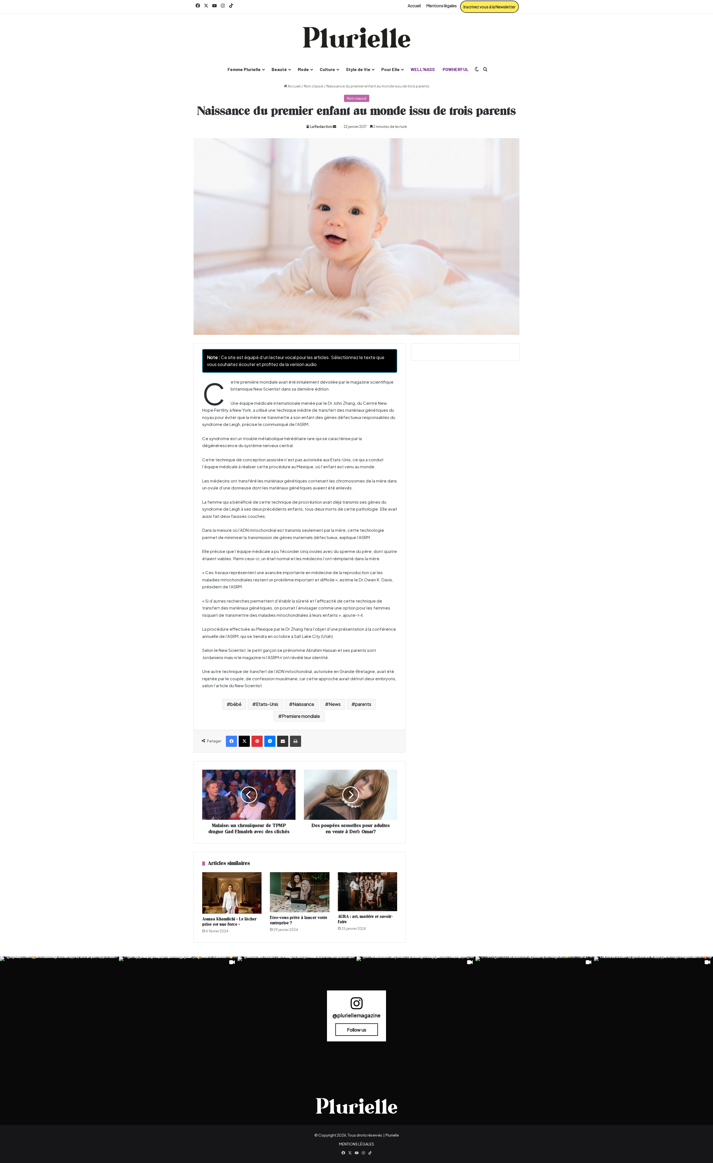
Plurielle (392, 1135)
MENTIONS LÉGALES (356, 1144)
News (335, 704)
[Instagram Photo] (59, 1016)
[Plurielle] (356, 37)
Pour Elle (390, 69)
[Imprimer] (295, 741)
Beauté (279, 69)
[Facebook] (231, 741)
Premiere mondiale (301, 716)
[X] (244, 741)
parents (363, 704)
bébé (235, 704)
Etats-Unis (267, 704)
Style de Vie (358, 69)
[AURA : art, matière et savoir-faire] (367, 891)
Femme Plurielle (244, 69)
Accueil (414, 5)
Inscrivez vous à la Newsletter (489, 6)
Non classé (313, 86)
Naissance (303, 704)
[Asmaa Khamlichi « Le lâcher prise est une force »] (232, 893)
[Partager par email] (282, 741)
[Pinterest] (257, 741)
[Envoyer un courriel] (334, 127)
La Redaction (321, 127)
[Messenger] (269, 741)
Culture (327, 69)
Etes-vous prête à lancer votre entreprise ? (298, 920)
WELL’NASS (423, 69)
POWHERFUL (456, 69)
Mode (303, 69)
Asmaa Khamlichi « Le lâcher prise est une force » (229, 921)
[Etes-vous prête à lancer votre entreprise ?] (299, 892)
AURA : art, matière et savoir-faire (365, 919)
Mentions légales (441, 5)
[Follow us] (356, 1006)
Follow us (356, 1030)
